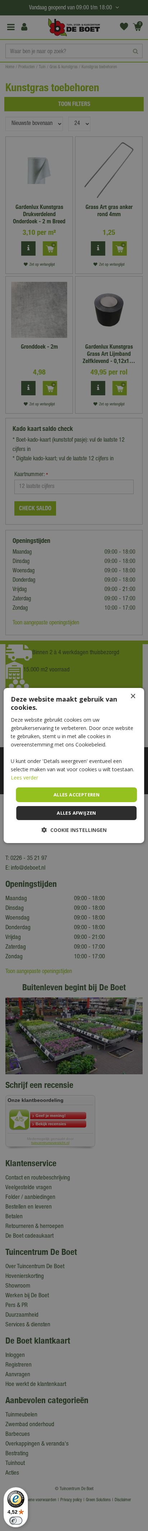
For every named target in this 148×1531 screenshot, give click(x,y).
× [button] (132, 696)
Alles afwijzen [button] (76, 813)
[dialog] (74, 765)
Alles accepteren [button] (77, 794)
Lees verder (24, 777)
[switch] (15, 1521)
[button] (74, 830)
